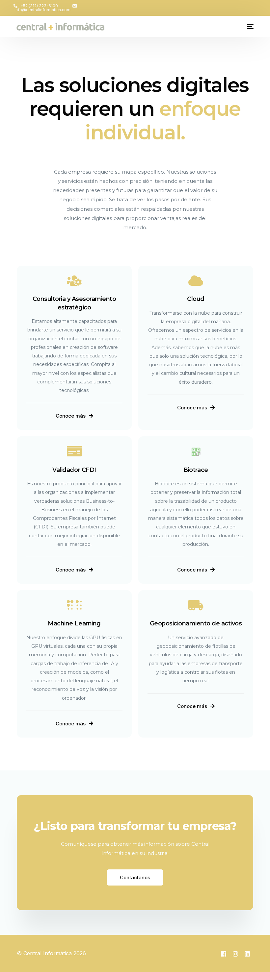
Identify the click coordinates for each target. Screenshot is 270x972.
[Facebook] (224, 953)
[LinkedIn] (247, 953)
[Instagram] (235, 953)
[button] (74, 415)
